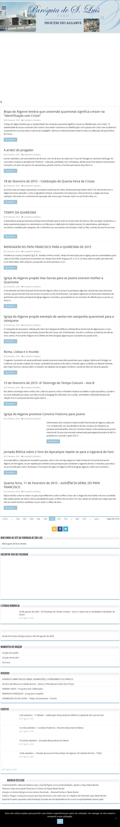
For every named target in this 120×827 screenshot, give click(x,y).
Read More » (10, 140)
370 (84, 519)
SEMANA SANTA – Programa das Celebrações (22, 689)
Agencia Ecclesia (15, 780)
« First (5, 519)
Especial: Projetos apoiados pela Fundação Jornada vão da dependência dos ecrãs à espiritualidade (47, 799)
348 (38, 519)
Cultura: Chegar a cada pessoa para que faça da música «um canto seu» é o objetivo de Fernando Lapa (48, 796)
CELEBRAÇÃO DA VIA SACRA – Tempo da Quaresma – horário (29, 698)
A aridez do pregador (19, 150)
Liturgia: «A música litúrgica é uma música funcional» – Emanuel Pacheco (34, 792)
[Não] (116, 818)
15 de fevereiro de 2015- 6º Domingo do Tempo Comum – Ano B (49, 383)
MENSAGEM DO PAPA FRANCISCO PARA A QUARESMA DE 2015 (47, 247)
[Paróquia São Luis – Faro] (60, 16)
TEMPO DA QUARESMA (20, 212)
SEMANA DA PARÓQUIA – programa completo (23, 693)
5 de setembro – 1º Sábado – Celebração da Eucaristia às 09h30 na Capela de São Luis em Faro (61, 715)
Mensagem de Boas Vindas (14, 544)
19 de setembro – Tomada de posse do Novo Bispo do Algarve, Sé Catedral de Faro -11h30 (60, 753)
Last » (96, 519)
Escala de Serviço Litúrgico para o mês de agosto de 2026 (28, 636)
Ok (60, 821)
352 (66, 519)
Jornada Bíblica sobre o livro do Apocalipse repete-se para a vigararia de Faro (59, 452)
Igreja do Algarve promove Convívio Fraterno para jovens (44, 414)
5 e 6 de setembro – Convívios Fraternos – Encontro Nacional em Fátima (51, 728)
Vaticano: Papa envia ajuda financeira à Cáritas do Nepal (27, 788)
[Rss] (54, 528)
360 (77, 519)
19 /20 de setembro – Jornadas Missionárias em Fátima (44, 740)
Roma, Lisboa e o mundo (21, 352)
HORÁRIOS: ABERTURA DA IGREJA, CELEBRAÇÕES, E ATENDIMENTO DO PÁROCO (37, 679)
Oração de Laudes (10, 653)
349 (45, 519)
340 (31, 519)
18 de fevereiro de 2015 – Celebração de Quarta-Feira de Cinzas (49, 181)
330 (24, 519)
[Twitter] (65, 528)
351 (59, 519)
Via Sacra (6, 662)
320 (17, 519)
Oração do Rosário (10, 657)
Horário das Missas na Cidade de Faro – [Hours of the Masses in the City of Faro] (38, 684)
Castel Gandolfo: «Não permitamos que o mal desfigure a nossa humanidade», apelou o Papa (44, 785)
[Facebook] (60, 528)
